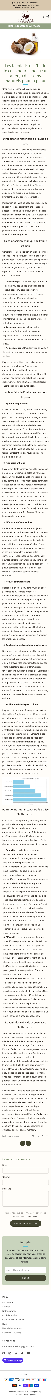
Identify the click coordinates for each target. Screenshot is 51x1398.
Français (24, 1374)
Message (6, 1189)
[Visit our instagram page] (10, 1353)
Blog (4, 1324)
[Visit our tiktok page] (22, 1353)
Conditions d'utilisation (13, 1319)
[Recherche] (42, 17)
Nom (4, 1165)
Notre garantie (9, 1311)
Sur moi (6, 1306)
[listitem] (25, 5)
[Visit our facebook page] (4, 1353)
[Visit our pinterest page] (16, 1353)
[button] (25, 26)
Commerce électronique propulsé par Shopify (25, 1392)
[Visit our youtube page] (28, 1353)
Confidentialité (9, 1315)
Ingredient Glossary (11, 1332)
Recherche (7, 1302)
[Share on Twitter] (42, 1135)
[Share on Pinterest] (47, 1135)
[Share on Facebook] (33, 1135)
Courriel (6, 1177)
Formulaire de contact (13, 1328)
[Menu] (3, 17)
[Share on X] (38, 1135)
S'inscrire (25, 1278)
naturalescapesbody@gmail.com (18, 1346)
